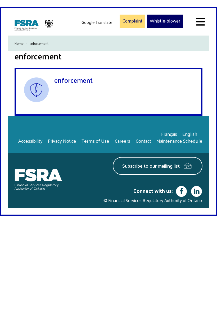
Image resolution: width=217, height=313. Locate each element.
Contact (143, 140)
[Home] (34, 25)
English (189, 133)
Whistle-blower (165, 21)
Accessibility (30, 140)
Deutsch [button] (90, 34)
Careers (122, 140)
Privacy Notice (62, 140)
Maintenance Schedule (179, 140)
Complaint (132, 21)
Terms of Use (95, 140)
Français (169, 133)
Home (19, 43)
